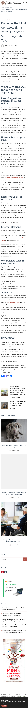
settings (16, 703)
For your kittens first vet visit (14, 177)
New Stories (5, 19)
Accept (4, 705)
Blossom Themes (21, 696)
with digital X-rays (14, 302)
